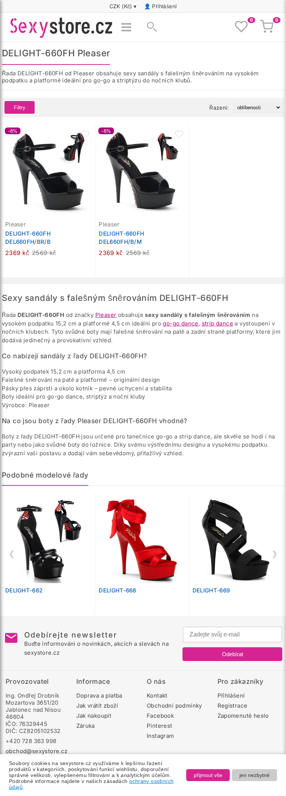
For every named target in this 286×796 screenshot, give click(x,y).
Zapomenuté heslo (243, 715)
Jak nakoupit (94, 715)
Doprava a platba (99, 695)
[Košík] (266, 27)
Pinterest (159, 725)
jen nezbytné (254, 775)
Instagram (160, 735)
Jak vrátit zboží (97, 705)
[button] (85, 134)
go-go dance (180, 323)
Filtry (19, 107)
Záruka (85, 725)
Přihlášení (164, 6)
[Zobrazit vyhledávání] (149, 27)
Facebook (160, 715)
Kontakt (157, 695)
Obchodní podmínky (174, 705)
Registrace (232, 705)
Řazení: (219, 107)
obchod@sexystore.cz (37, 751)
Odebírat (232, 654)
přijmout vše (208, 775)
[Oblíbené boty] (241, 27)
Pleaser (106, 314)
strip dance (217, 323)
